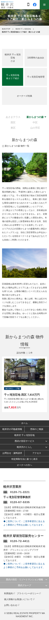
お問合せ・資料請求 (12, 453)
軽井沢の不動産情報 (12, 429)
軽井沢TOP (6, 29)
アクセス (36, 453)
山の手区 (35, 127)
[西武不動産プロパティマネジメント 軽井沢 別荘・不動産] (7, 5)
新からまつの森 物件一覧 (17, 146)
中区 (35, 122)
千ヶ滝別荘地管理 (36, 77)
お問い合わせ (10, 605)
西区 (13, 122)
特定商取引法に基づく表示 (24, 459)
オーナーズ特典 (24, 96)
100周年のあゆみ (35, 58)
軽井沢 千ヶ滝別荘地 (23, 29)
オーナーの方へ (24, 465)
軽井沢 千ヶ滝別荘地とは (13, 57)
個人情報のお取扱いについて (18, 599)
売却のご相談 (36, 429)
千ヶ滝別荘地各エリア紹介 (12, 76)
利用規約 (8, 593)
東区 (13, 127)
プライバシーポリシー (28, 593)
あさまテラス (13, 117)
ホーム (24, 423)
